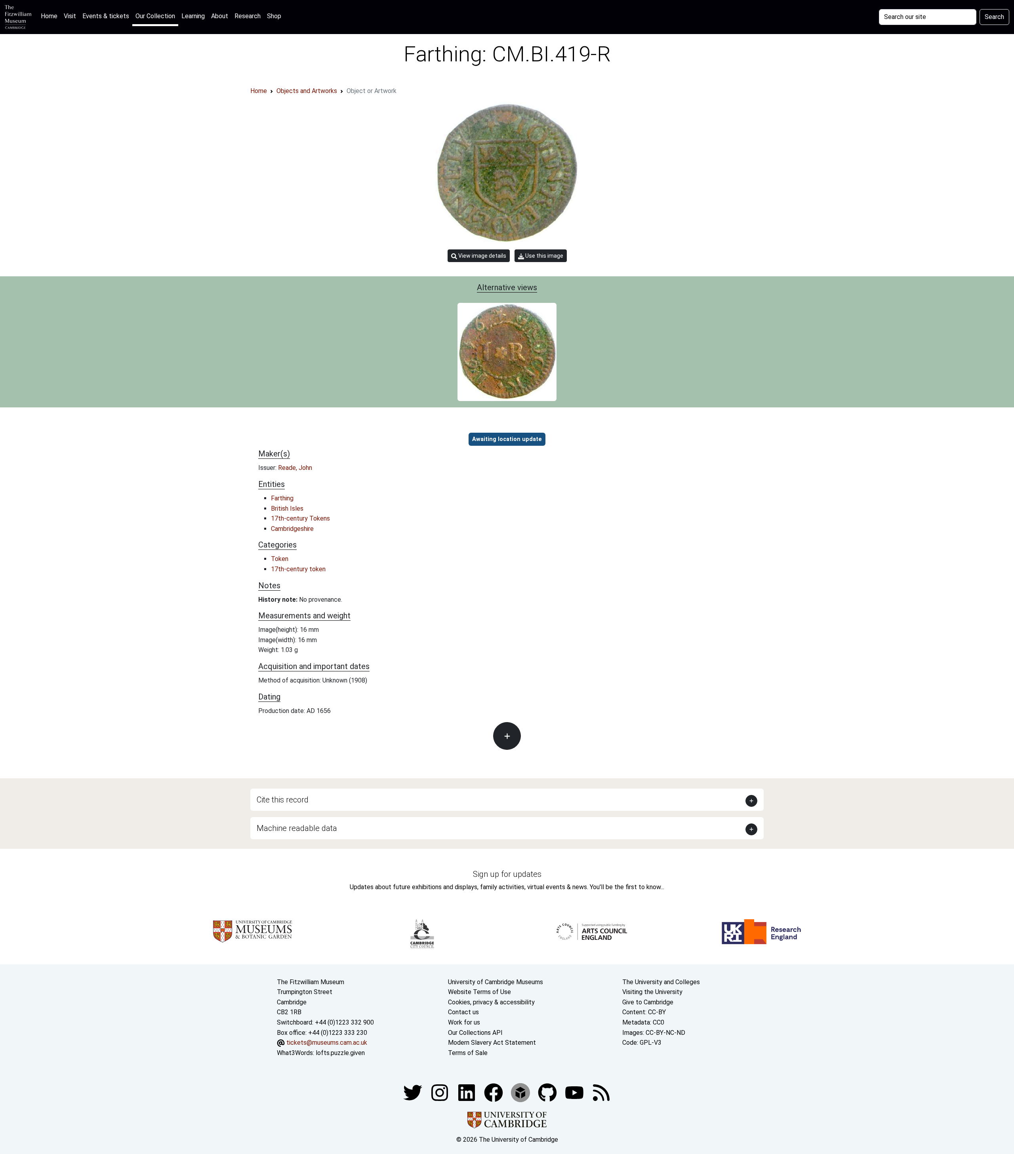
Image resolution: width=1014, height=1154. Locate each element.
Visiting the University (652, 992)
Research (247, 16)
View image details (481, 256)
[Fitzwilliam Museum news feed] (601, 1092)
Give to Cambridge (647, 1002)
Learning (193, 16)
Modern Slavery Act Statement (492, 1042)
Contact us (463, 1012)
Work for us (464, 1022)
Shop (274, 16)
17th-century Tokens (300, 518)
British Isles (287, 508)
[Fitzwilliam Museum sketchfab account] (521, 1092)
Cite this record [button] (283, 799)
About (219, 16)
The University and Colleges (661, 982)
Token (279, 559)
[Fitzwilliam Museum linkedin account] (494, 1092)
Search (994, 17)
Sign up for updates (507, 874)
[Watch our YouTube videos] (575, 1092)
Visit (70, 16)
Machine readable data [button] (297, 828)
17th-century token (298, 569)
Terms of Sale (468, 1053)
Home (51, 16)
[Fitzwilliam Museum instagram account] (440, 1092)
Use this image (543, 256)
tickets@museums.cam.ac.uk (326, 1042)
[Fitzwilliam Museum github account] (548, 1092)
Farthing (282, 498)
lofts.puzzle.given (340, 1053)
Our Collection (155, 16)
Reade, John (295, 467)
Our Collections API (475, 1032)
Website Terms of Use (479, 992)
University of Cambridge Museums (495, 982)
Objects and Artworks (306, 91)
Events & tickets (105, 16)
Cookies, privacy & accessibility (491, 1002)
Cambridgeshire (292, 528)
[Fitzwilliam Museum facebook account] (467, 1092)
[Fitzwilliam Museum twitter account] (413, 1092)
